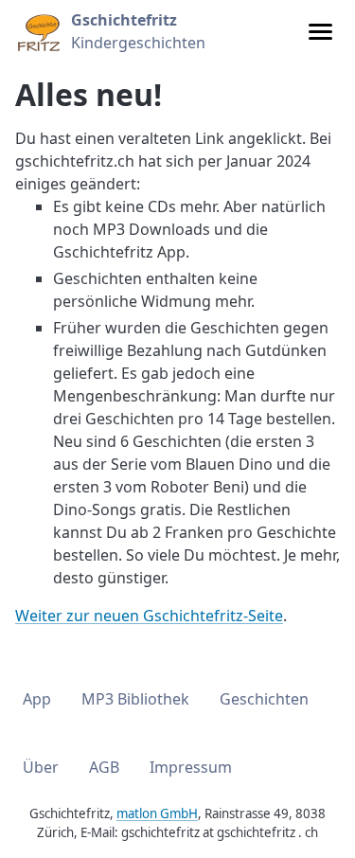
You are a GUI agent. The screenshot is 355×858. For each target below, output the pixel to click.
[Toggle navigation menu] (320, 31)
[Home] (37, 31)
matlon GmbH (157, 813)
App (37, 698)
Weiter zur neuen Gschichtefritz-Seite (149, 615)
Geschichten (264, 698)
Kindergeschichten (138, 31)
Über (41, 767)
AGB (104, 767)
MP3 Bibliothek (135, 698)
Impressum (191, 767)
